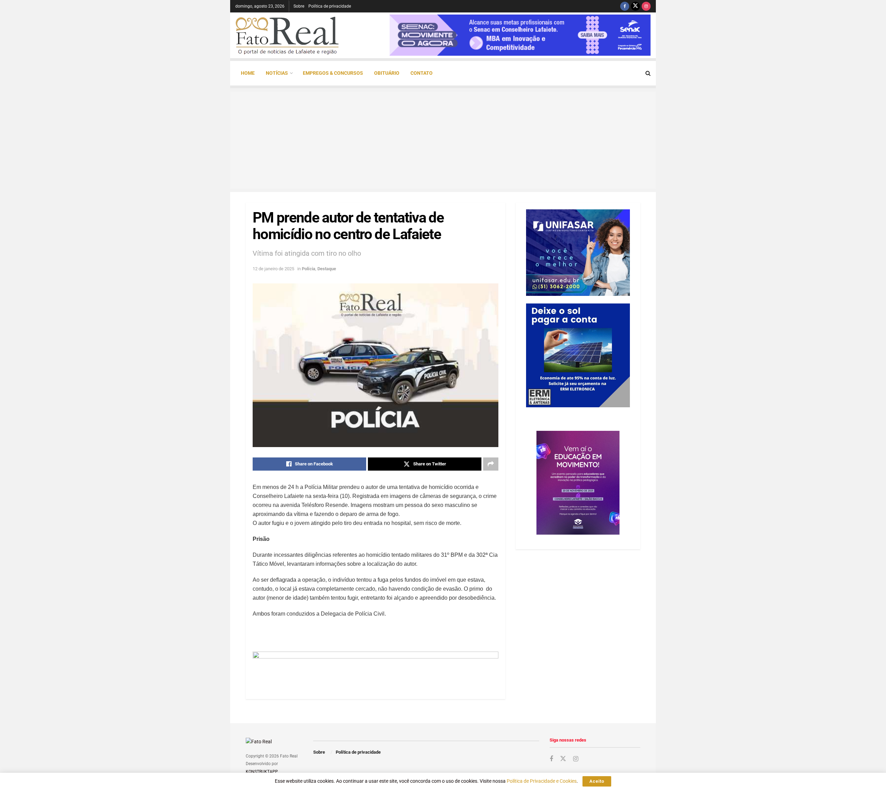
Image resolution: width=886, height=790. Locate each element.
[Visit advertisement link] (375, 667)
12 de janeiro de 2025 (273, 268)
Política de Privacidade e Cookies (542, 781)
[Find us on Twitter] (635, 6)
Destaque (326, 268)
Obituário (386, 73)
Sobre (298, 6)
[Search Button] (648, 73)
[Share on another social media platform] (490, 464)
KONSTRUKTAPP (261, 771)
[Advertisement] (443, 140)
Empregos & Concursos (333, 73)
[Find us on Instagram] (646, 6)
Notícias (277, 73)
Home (248, 73)
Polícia (308, 268)
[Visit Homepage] (287, 35)
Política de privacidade (329, 6)
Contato (421, 73)
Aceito (596, 781)
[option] (520, 35)
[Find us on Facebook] (624, 6)
